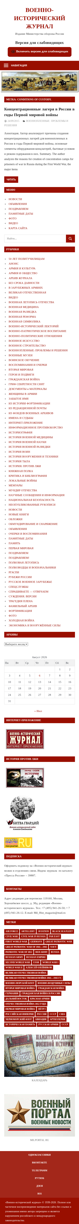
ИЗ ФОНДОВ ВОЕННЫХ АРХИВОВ (31, 413)
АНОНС (14, 263)
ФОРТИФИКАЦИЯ (20, 610)
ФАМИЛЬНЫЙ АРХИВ (23, 606)
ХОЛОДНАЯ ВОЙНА (21, 620)
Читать (11, 179)
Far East (54, 936)
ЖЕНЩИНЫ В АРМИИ (23, 393)
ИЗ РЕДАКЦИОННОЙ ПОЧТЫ (27, 408)
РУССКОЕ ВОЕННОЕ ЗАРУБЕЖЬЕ (30, 581)
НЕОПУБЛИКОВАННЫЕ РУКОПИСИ (32, 504)
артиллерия (57, 1019)
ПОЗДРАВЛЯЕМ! (19, 557)
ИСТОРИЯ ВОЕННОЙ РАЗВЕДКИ (29, 446)
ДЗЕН (39, 1185)
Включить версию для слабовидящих (41, 51)
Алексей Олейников (39, 967)
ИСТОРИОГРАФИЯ (20, 432)
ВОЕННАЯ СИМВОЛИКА (24, 321)
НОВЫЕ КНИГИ (19, 514)
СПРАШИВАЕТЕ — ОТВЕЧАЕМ (28, 591)
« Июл (38, 711)
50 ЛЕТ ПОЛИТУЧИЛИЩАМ (26, 258)
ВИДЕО (13, 223)
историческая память (20, 1024)
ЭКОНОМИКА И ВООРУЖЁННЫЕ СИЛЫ (34, 625)
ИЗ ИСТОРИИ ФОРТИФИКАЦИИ (29, 403)
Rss (39, 1193)
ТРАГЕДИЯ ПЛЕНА (21, 601)
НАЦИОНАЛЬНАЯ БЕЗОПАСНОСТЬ (32, 499)
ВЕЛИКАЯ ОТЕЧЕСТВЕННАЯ (27, 292)
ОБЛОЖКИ (15, 519)
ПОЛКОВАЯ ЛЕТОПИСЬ (24, 562)
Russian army (14, 957)
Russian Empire (36, 957)
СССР (53, 1014)
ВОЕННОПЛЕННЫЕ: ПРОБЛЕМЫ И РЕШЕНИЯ (38, 350)
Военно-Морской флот (20, 983)
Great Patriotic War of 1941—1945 (26, 947)
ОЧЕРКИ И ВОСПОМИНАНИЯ (28, 533)
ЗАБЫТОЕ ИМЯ (18, 398)
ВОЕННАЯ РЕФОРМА (22, 316)
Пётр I (42, 1009)
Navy (53, 947)
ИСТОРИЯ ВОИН (19, 451)
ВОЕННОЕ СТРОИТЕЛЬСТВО (27, 345)
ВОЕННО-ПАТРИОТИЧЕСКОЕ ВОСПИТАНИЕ (37, 331)
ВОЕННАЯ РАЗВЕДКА (23, 311)
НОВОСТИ (15, 199)
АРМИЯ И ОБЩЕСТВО (23, 273)
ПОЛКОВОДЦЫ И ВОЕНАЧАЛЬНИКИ (32, 567)
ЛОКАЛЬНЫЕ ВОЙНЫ (23, 480)
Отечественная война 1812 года (26, 1004)
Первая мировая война (20, 1009)
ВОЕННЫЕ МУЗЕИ (21, 355)
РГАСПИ (14, 572)
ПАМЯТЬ (14, 543)
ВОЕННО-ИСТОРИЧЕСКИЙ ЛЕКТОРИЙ (34, 326)
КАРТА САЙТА (18, 228)
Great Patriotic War (59, 941)
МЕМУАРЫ (15, 485)
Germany (36, 941)
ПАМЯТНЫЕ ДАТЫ (21, 213)
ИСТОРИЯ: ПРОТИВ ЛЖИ (25, 466)
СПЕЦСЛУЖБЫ (18, 586)
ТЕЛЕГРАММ (39, 1170)
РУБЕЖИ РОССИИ (20, 577)
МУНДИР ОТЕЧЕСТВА (23, 490)
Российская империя (20, 1014)
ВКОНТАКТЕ (39, 1162)
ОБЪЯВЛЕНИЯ (18, 203)
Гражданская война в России (41, 993)
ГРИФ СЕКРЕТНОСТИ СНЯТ (26, 384)
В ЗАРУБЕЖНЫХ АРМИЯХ (26, 287)
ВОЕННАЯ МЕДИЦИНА (24, 307)
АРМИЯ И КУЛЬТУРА (22, 268)
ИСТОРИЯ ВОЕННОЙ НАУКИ (27, 442)
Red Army (41, 952)
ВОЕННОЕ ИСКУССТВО (24, 340)
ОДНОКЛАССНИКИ (39, 1154)
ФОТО (13, 218)
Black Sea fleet (62, 931)
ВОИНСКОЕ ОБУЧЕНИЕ (24, 360)
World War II (14, 967)
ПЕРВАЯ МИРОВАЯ (21, 548)
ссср (65, 1024)
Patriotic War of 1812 (19, 952)
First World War (16, 941)
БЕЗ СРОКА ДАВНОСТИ (24, 282)
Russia (55, 952)
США (62, 1014)
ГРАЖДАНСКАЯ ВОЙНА (24, 379)
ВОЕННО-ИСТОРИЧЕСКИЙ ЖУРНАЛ (39, 18)
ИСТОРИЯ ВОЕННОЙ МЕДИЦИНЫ (31, 437)
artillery (28, 931)
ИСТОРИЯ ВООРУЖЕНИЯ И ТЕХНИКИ (33, 456)
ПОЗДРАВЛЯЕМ (18, 208)
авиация (40, 1019)
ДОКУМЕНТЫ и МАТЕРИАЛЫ (28, 388)
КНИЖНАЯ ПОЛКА (21, 471)
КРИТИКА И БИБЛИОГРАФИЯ (28, 475)
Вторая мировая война (20, 988)
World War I (50, 962)
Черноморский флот (19, 1019)
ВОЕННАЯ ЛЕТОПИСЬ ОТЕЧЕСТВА (31, 302)
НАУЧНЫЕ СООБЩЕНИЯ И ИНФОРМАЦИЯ (36, 495)
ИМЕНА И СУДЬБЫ (21, 418)
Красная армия (40, 998)
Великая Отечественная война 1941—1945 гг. (34, 978)
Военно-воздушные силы (54, 983)
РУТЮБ (39, 1178)
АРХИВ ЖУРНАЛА (20, 278)
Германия (12, 993)
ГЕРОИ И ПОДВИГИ (21, 374)
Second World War (18, 962)
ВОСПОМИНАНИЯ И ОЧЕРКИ (28, 364)
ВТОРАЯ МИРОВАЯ (21, 369)
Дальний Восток (16, 998)
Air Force (12, 931)
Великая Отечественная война (26, 973)
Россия (41, 1014)
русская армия (48, 1024)
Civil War (12, 936)
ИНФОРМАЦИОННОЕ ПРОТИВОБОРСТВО (36, 427)
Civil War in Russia (33, 936)
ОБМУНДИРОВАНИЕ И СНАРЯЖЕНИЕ (33, 524)
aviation (43, 931)
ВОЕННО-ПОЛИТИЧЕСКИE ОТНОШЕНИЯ (35, 336)
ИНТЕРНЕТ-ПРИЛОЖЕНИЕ (26, 422)
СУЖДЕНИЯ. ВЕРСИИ (23, 596)
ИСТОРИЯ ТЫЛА (19, 461)
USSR (36, 962)
